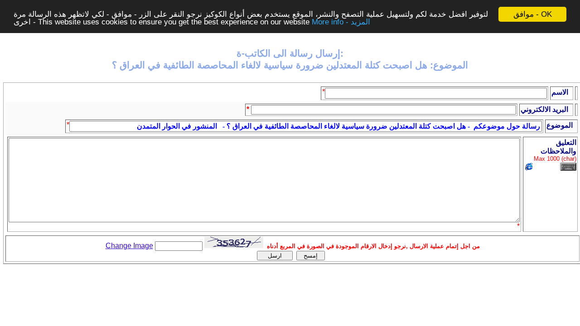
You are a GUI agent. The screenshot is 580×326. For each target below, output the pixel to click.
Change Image (129, 245)
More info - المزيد (341, 22)
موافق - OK (532, 14)
